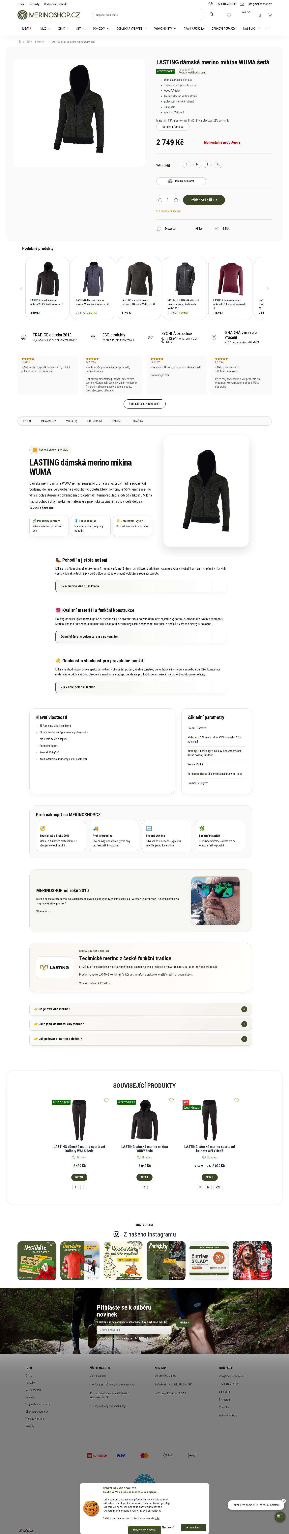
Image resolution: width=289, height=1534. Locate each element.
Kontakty (34, 4)
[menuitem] (27, 28)
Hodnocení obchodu (55, 4)
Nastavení (168, 1527)
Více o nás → (44, 911)
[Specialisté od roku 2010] (61, 836)
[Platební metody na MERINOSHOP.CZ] (97, 1455)
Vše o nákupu (33, 1390)
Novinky (30, 1426)
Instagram (225, 1399)
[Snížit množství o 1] (160, 200)
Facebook (224, 1391)
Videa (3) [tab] (71, 421)
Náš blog (30, 1397)
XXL (218, 1187)
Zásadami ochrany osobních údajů (152, 1338)
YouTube (224, 1407)
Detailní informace (172, 126)
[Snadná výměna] (167, 836)
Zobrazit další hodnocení (144, 404)
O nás (20, 4)
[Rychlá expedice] (114, 836)
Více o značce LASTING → (94, 983)
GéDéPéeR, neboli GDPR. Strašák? (173, 1384)
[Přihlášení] (260, 16)
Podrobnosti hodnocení (192, 72)
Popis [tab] (27, 421)
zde (157, 1518)
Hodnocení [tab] (94, 421)
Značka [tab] (137, 421)
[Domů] (20, 42)
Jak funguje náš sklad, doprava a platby (112, 1384)
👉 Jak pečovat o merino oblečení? (139, 1039)
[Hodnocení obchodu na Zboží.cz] (26, 1530)
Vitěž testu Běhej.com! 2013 (170, 1393)
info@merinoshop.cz (231, 1376)
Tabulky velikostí (35, 1418)
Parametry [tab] (48, 421)
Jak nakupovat (98, 1375)
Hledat (213, 14)
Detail (79, 1177)
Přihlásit (184, 1322)
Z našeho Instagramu (150, 1234)
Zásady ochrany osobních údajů (108, 1406)
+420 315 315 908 (229, 1383)
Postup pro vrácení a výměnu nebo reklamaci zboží (109, 1395)
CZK (244, 11)
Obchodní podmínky (37, 1411)
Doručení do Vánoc (165, 1375)
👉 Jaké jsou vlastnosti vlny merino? (139, 1024)
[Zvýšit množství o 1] (176, 200)
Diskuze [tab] (117, 421)
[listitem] (47, 288)
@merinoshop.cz (229, 1415)
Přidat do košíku (203, 200)
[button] (21, 288)
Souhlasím (195, 1527)
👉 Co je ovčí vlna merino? (139, 1009)
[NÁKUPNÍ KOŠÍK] (270, 15)
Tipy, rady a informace (38, 1404)
